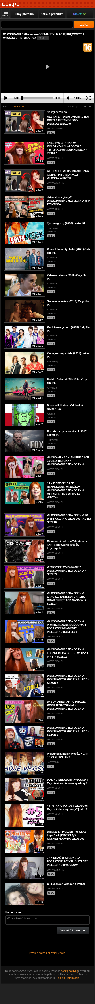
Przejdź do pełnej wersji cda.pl (47, 953)
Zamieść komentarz (73, 930)
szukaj (84, 24)
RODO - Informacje (68, 978)
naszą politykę (69, 971)
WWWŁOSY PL (21, 106)
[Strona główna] (11, 4)
